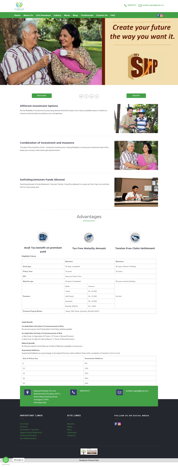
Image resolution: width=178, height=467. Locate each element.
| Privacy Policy (93, 460)
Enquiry (136, 95)
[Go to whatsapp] (6, 460)
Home (17, 15)
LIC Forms (23, 427)
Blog (75, 15)
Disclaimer (83, 460)
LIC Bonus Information (28, 435)
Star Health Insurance (28, 438)
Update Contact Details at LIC (31, 433)
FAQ (113, 15)
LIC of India (24, 424)
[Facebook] (158, 15)
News (67, 15)
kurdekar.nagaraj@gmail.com (153, 5)
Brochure (41, 95)
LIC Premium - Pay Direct (29, 430)
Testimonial (87, 15)
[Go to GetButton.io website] (6, 464)
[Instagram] (161, 15)
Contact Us (102, 15)
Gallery (57, 15)
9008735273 (132, 5)
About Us (28, 15)
